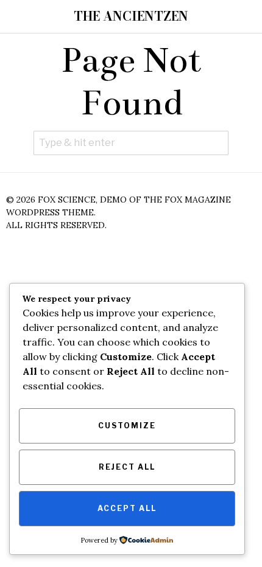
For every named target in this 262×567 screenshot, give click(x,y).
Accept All (127, 508)
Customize (127, 425)
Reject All (127, 466)
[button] (216, 143)
